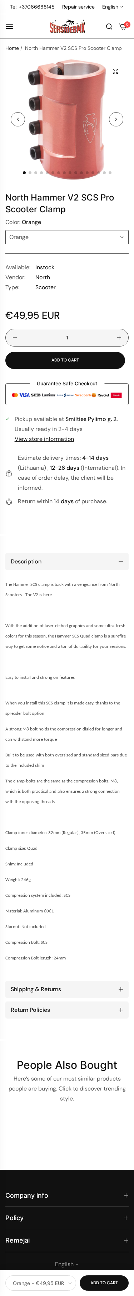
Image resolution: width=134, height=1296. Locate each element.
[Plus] (119, 337)
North (42, 277)
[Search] (109, 26)
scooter (45, 287)
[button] (116, 119)
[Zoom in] (115, 71)
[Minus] (15, 337)
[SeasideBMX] (67, 26)
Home (12, 48)
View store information (44, 439)
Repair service (78, 7)
